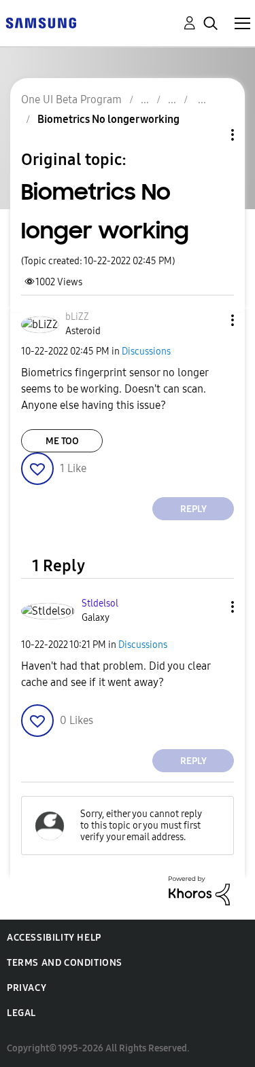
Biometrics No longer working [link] (108, 119)
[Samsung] (40, 22)
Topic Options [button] (209, 134)
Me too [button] (62, 441)
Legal (21, 1013)
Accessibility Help (54, 937)
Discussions (146, 351)
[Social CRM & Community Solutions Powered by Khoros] (199, 890)
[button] (210, 320)
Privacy (26, 988)
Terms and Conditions (64, 963)
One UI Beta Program (71, 99)
